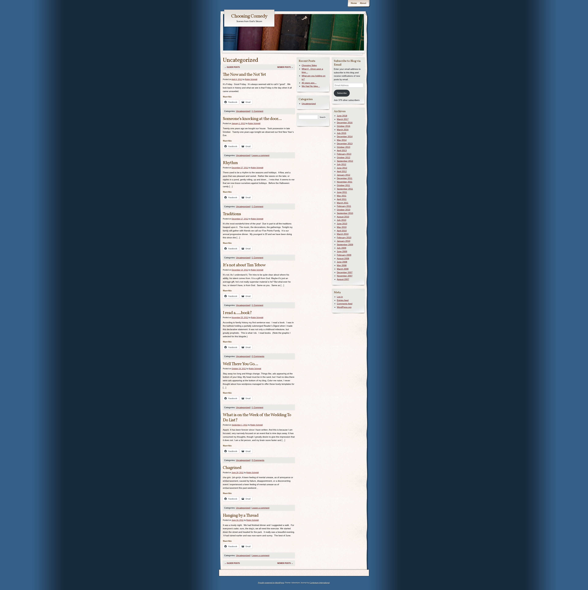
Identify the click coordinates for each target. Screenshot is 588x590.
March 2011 (342, 203)
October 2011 (343, 185)
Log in (340, 297)
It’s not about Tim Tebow (244, 265)
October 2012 (343, 157)
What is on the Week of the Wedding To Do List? (257, 417)
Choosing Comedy (249, 16)
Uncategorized (243, 111)
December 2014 (344, 136)
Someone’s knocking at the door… (252, 119)
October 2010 (343, 209)
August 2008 (343, 258)
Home (354, 3)
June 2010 (342, 223)
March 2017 (343, 119)
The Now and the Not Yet (244, 75)
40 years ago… (309, 83)
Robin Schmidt (251, 79)
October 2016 (343, 126)
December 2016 (344, 122)
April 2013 (342, 150)
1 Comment (257, 111)
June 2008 (342, 262)
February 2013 (344, 154)
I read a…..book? (237, 313)
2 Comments (258, 356)
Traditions (232, 214)
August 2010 (343, 216)
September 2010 (345, 213)
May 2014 (342, 140)
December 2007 (344, 272)
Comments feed (344, 303)
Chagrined (232, 468)
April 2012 (342, 171)
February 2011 (344, 206)
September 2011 (345, 189)
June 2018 (342, 115)
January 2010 (343, 241)
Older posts (232, 67)
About (363, 3)
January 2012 (343, 175)
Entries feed (343, 300)
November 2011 (344, 182)
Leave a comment (260, 155)
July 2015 (341, 133)
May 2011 (341, 196)
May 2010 (342, 227)
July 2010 (341, 220)
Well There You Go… (240, 364)
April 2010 (342, 230)
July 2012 (341, 164)
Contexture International (320, 583)
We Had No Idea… (311, 86)
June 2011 (342, 192)
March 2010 (343, 234)
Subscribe (342, 93)
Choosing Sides (309, 65)
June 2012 (342, 168)
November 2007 (344, 276)
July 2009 (341, 248)
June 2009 (342, 251)
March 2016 (343, 129)
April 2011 (342, 199)
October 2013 (343, 147)
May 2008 (342, 265)
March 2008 (343, 269)
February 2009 (344, 255)
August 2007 (343, 279)
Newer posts (285, 67)
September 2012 (345, 161)
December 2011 (344, 178)
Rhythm (230, 163)
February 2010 (344, 237)
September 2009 (345, 244)
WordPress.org (344, 307)
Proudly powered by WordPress (271, 583)
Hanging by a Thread (240, 516)
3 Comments (258, 460)
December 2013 (344, 143)
